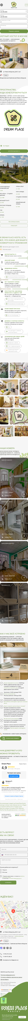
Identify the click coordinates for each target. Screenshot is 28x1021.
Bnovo (27, 33)
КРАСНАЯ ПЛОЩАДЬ (5, 205)
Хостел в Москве (3, 902)
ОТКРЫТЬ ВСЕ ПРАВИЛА (12, 738)
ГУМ (1, 210)
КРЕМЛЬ (2, 215)
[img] (1, 4)
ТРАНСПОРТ (14, 225)
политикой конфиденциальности (15, 878)
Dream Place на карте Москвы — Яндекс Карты (14, 799)
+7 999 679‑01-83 (7, 954)
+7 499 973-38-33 (7, 956)
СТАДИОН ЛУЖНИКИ (21, 197)
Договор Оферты (5, 979)
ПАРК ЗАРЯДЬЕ (20, 191)
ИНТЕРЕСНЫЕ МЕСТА (14, 151)
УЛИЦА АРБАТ (20, 186)
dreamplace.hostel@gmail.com (10, 960)
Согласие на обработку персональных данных (11, 977)
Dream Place (2, 901)
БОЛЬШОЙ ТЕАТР (4, 200)
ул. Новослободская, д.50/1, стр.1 (11, 932)
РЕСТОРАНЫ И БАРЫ (14, 221)
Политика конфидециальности (8, 975)
